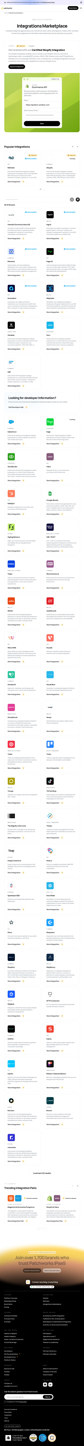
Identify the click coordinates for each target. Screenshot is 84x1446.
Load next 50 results (42, 1173)
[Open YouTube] (45, 1385)
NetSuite (46, 1301)
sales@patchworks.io (11, 1386)
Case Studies (48, 1375)
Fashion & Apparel (10, 1333)
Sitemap (6, 1421)
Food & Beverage (10, 1342)
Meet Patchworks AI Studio (49, 2)
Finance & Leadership (50, 1342)
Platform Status (10, 1360)
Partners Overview (49, 1354)
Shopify (45, 1298)
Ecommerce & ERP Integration (53, 1316)
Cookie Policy (7, 1415)
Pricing (6, 1307)
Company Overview (50, 1372)
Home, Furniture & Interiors (13, 1339)
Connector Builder (10, 1316)
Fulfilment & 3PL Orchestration (54, 1319)
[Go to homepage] (6, 8)
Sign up (47, 1397)
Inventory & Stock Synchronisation (55, 1325)
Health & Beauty (10, 1336)
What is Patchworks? (50, 1369)
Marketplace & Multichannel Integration (57, 1322)
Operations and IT (49, 1336)
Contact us (8, 1383)
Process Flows (9, 1319)
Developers (47, 1333)
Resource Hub (9, 1369)
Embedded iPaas (10, 1301)
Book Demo (8, 1304)
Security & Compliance (10, 1409)
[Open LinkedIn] (50, 1385)
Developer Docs (10, 1357)
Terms (6, 1418)
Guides (6, 1375)
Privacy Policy (23, 1402)
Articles (7, 1372)
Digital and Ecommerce (51, 1339)
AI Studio (7, 1322)
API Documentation (11, 1354)
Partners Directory (49, 1351)
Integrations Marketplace (52, 1304)
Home (6, 13)
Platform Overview (10, 1298)
